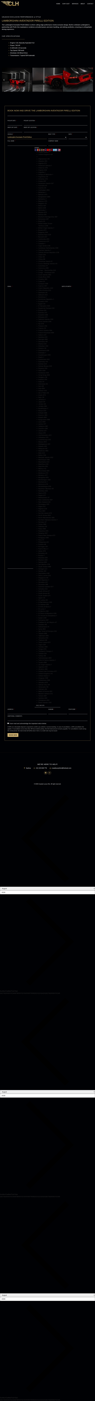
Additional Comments (15, 716)
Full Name (11, 141)
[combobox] (47, 150)
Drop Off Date (13, 127)
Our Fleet (66, 3)
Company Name (53, 141)
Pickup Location (29, 120)
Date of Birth (66, 286)
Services (75, 3)
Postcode (72, 709)
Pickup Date (12, 120)
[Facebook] (45, 772)
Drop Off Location (30, 127)
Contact (90, 3)
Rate (70, 134)
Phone (37, 147)
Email (10, 286)
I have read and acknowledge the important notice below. (27, 723)
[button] (4, 80)
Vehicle (10, 134)
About (83, 3)
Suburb (51, 709)
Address (11, 709)
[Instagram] (49, 772)
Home (58, 3)
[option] (49, 152)
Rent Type (51, 134)
